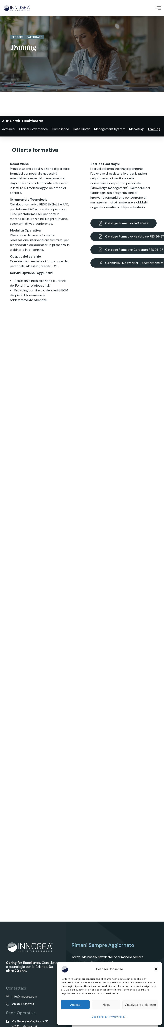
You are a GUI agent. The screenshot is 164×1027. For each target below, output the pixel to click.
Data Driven (81, 129)
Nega (106, 1004)
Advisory (8, 129)
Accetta (75, 1004)
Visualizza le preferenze (140, 1004)
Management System (109, 129)
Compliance (60, 129)
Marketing (136, 129)
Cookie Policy (99, 1016)
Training (154, 129)
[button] (156, 969)
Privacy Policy (117, 1016)
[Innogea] (17, 8)
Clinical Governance (33, 129)
